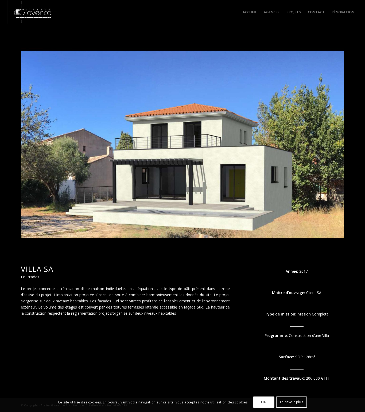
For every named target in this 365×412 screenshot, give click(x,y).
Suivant (332, 145)
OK (263, 402)
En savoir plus (291, 402)
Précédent (33, 145)
